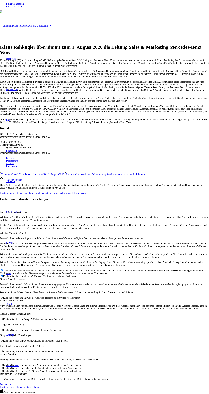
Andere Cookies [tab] (8, 354)
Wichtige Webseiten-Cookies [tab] (14, 233)
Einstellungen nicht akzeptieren (37, 193)
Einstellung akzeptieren (11, 193)
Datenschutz (6, 384)
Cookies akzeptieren (62, 193)
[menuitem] (107, 181)
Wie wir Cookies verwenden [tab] (14, 212)
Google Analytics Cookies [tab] (12, 279)
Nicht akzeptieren (30, 387)
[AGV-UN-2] (26, 25)
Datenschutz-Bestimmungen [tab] (13, 374)
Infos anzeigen (79, 193)
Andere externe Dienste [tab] (11, 300)
